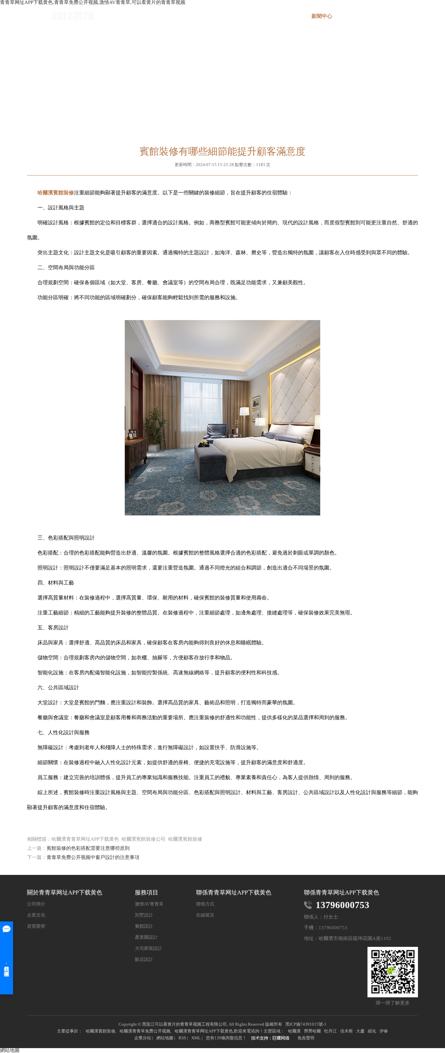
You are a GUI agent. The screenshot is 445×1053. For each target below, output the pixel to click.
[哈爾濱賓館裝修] (272, 1039)
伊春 (384, 1031)
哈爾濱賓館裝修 (100, 1031)
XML (196, 1038)
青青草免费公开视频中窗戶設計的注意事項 (93, 857)
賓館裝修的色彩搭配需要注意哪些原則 (88, 848)
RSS (182, 1038)
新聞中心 (321, 16)
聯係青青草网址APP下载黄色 (398, 18)
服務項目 (245, 16)
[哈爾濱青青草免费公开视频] (60, 16)
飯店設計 (144, 959)
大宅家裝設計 (148, 948)
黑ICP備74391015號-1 (305, 1024)
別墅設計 (144, 915)
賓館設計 (144, 926)
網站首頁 (168, 16)
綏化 (372, 1031)
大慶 (360, 1031)
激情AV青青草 (149, 904)
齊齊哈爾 (312, 1031)
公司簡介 (36, 904)
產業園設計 (146, 937)
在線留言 (360, 16)
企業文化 (36, 915)
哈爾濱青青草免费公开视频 (145, 1031)
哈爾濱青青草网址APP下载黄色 (204, 1031)
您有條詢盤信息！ (226, 1038)
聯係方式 (205, 904)
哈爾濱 (294, 1031)
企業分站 (142, 1038)
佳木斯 (346, 1031)
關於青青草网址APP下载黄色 (206, 18)
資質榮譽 (36, 926)
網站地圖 (164, 1038)
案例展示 (283, 16)
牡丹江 (330, 1031)
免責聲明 (305, 1038)
